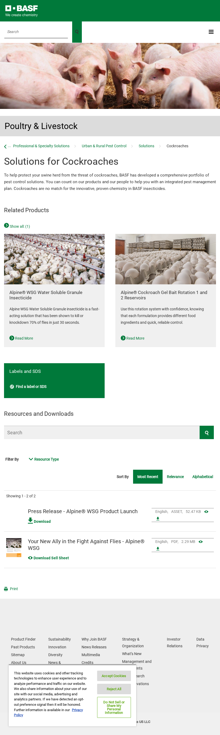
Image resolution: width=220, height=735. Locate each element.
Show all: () (19, 226)
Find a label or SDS (30, 386)
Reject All (114, 689)
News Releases (94, 647)
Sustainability (59, 639)
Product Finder (23, 639)
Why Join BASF (94, 639)
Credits (87, 662)
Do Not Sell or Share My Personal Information (113, 707)
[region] (72, 695)
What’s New (132, 654)
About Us (18, 662)
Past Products (23, 647)
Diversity (55, 655)
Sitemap (18, 655)
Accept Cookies (114, 676)
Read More (23, 338)
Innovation (57, 647)
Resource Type (46, 459)
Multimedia (91, 655)
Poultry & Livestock (41, 126)
